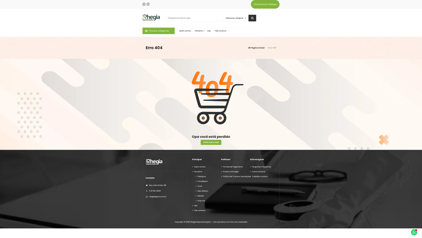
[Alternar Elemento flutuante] (414, 232)
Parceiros (198, 171)
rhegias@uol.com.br (157, 196)
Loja (195, 205)
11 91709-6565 (155, 191)
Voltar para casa (211, 142)
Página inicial (257, 47)
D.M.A (199, 186)
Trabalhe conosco (260, 176)
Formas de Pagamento (233, 166)
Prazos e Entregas (231, 171)
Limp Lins (201, 200)
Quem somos (199, 166)
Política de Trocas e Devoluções (237, 176)
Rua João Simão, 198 (157, 185)
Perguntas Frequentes (261, 166)
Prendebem (202, 181)
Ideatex (200, 196)
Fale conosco (200, 210)
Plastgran (201, 176)
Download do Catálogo (265, 4)
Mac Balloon (202, 191)
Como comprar (258, 171)
